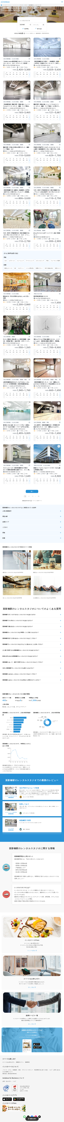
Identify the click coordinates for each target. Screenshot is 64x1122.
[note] (39, 1117)
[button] (32, 512)
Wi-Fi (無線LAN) (49, 268)
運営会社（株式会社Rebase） (9, 1073)
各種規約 (15, 1069)
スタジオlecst (11, 812)
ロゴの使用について (7, 1071)
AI (29, 58)
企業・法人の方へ (6, 1081)
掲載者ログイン (20, 1062)
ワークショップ (30, 260)
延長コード (58, 268)
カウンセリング (40, 260)
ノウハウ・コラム (6, 1069)
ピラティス (12, 260)
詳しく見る (31, 987)
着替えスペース (8, 268)
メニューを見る (31, 950)
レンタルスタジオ (14, 5)
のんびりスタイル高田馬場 (11, 796)
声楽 (47, 260)
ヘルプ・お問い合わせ (54, 1069)
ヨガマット (21, 268)
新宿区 (25, 5)
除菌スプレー (39, 268)
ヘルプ (14, 1081)
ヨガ (5, 260)
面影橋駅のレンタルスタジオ (35, 5)
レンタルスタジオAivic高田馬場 (12, 828)
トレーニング (20, 260)
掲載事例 (27, 1062)
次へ (32, 491)
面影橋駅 (22, 24)
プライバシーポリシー (27, 1069)
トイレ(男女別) (29, 268)
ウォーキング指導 (55, 260)
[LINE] (24, 1117)
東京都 (21, 5)
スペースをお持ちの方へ (8, 1062)
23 (38, 496)
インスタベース (5, 5)
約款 (19, 1069)
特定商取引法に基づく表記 (41, 1069)
